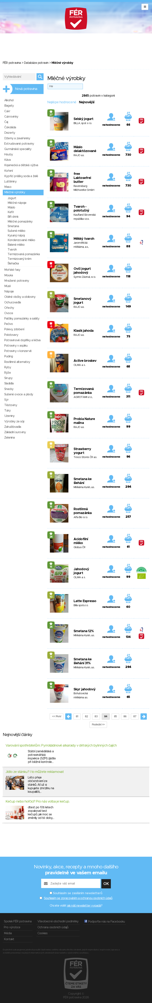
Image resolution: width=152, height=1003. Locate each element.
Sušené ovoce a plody (18, 394)
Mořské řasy (12, 269)
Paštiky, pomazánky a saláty (21, 318)
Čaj (6, 122)
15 (51, 236)
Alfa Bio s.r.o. (81, 517)
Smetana (13, 226)
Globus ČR (79, 547)
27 (51, 114)
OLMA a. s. (79, 365)
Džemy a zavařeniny (17, 138)
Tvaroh (12, 249)
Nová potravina (26, 89)
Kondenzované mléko (21, 240)
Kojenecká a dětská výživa (21, 165)
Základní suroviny (15, 432)
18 (51, 687)
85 (115, 716)
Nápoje (9, 291)
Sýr (6, 399)
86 (125, 716)
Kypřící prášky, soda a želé (21, 176)
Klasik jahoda (83, 330)
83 (96, 716)
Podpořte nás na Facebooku (106, 921)
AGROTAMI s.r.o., (83, 397)
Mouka (8, 275)
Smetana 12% (84, 631)
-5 (51, 266)
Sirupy (8, 378)
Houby (8, 154)
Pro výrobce (12, 927)
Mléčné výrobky (14, 192)
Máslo (11, 207)
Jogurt (12, 198)
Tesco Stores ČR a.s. (85, 457)
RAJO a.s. (79, 155)
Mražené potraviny (16, 280)
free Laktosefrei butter (82, 178)
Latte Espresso (85, 601)
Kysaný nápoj (16, 235)
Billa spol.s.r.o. (81, 605)
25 (51, 145)
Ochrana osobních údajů (52, 927)
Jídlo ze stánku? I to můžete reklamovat (35, 772)
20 (51, 386)
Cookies (42, 933)
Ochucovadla (12, 302)
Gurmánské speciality (17, 149)
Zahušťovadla (12, 426)
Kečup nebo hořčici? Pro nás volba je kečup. (38, 801)
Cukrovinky (11, 116)
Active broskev (85, 361)
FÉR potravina (12, 62)
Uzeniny (9, 415)
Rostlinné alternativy (17, 361)
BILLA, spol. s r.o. (83, 123)
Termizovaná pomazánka (24, 254)
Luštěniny (10, 181)
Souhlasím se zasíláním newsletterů (77, 893)
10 (50, 296)
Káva (7, 159)
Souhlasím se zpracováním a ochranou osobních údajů (78, 898)
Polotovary (11, 334)
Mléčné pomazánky (20, 221)
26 (51, 537)
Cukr (7, 111)
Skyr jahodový (84, 689)
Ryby (7, 367)
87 (134, 716)
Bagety (9, 105)
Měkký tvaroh (84, 239)
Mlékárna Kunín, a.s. (84, 487)
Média (8, 933)
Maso (7, 186)
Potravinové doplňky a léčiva (22, 340)
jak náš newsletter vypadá (84, 905)
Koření (8, 170)
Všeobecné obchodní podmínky (57, 921)
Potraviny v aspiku (16, 345)
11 (51, 476)
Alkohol (8, 100)
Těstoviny (10, 405)
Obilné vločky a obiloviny (19, 296)
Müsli (7, 286)
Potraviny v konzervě (18, 351)
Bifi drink (13, 216)
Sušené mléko (16, 230)
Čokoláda (10, 127)
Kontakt (9, 939)
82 (86, 716)
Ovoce (8, 313)
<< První (56, 716)
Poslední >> (98, 724)
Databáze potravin (36, 62)
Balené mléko (16, 244)
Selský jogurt (83, 119)
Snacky (8, 389)
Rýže (7, 372)
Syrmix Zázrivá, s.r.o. (85, 277)
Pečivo (8, 323)
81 (77, 716)
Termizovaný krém (19, 258)
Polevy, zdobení (14, 329)
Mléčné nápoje (17, 202)
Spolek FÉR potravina (18, 921)
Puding (8, 356)
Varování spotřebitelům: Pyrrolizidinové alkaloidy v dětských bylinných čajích (61, 745)
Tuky (7, 410)
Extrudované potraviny (19, 143)
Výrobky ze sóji (14, 421)
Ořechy (9, 307)
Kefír (11, 212)
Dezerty (9, 132)
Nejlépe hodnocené (61, 102)
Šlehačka (13, 263)
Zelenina (9, 437)
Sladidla (9, 383)
